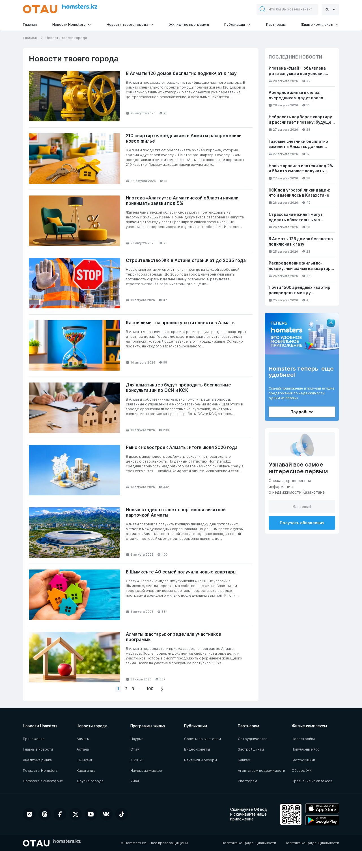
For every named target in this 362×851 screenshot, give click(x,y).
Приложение (34, 739)
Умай (134, 781)
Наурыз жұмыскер (146, 770)
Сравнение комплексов (312, 781)
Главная (30, 38)
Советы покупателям (202, 739)
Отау (134, 749)
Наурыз (136, 739)
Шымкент (84, 760)
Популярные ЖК (305, 749)
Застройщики (303, 760)
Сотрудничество (253, 739)
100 (149, 689)
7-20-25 (136, 760)
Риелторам (247, 781)
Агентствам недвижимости (261, 770)
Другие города (90, 781)
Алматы (83, 739)
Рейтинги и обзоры (200, 760)
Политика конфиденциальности (249, 843)
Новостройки (303, 739)
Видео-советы (197, 749)
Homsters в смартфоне (43, 781)
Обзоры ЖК (302, 770)
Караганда (86, 770)
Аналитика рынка (37, 760)
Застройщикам (251, 749)
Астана (83, 749)
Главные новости (38, 749)
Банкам (244, 760)
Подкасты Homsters (40, 770)
